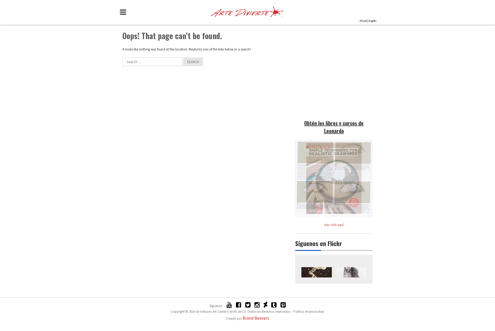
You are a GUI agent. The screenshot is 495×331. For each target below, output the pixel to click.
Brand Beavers (256, 318)
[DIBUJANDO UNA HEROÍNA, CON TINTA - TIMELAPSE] (349, 272)
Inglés (372, 21)
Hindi (363, 21)
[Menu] (124, 12)
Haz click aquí (334, 225)
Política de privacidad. (309, 311)
